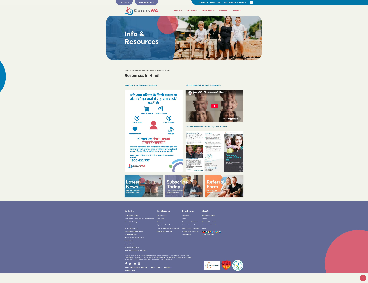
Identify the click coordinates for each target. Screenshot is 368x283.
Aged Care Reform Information (166, 225)
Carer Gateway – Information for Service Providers (139, 218)
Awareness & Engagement (164, 231)
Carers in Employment (131, 228)
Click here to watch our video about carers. (203, 85)
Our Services (191, 11)
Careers (204, 218)
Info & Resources (163, 211)
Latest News (185, 215)
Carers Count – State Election (190, 222)
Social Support (129, 225)
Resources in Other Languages (234, 2)
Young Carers (128, 241)
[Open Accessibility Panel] (363, 278)
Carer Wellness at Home (132, 247)
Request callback (215, 2)
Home (127, 70)
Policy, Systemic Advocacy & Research (136, 250)
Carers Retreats (129, 244)
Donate (204, 228)
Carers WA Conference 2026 (190, 228)
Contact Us (237, 11)
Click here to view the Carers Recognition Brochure (206, 127)
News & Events (207, 11)
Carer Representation (131, 234)
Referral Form (203, 2)
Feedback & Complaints (209, 222)
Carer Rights (160, 218)
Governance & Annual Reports (211, 225)
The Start (132, 270)
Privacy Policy (155, 267)
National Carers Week (188, 225)
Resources (160, 222)
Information (223, 11)
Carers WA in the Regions (132, 222)
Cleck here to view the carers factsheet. (141, 85)
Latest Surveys (186, 234)
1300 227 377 (124, 2)
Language (166, 267)
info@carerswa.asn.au (146, 2)
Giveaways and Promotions (190, 231)
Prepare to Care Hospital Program (134, 237)
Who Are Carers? (162, 215)
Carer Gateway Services (132, 215)
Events (184, 218)
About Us (177, 11)
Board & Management (208, 215)
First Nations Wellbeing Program (134, 231)
